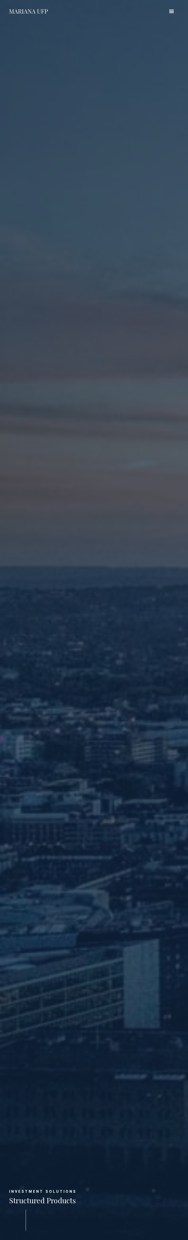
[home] (28, 11)
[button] (171, 11)
